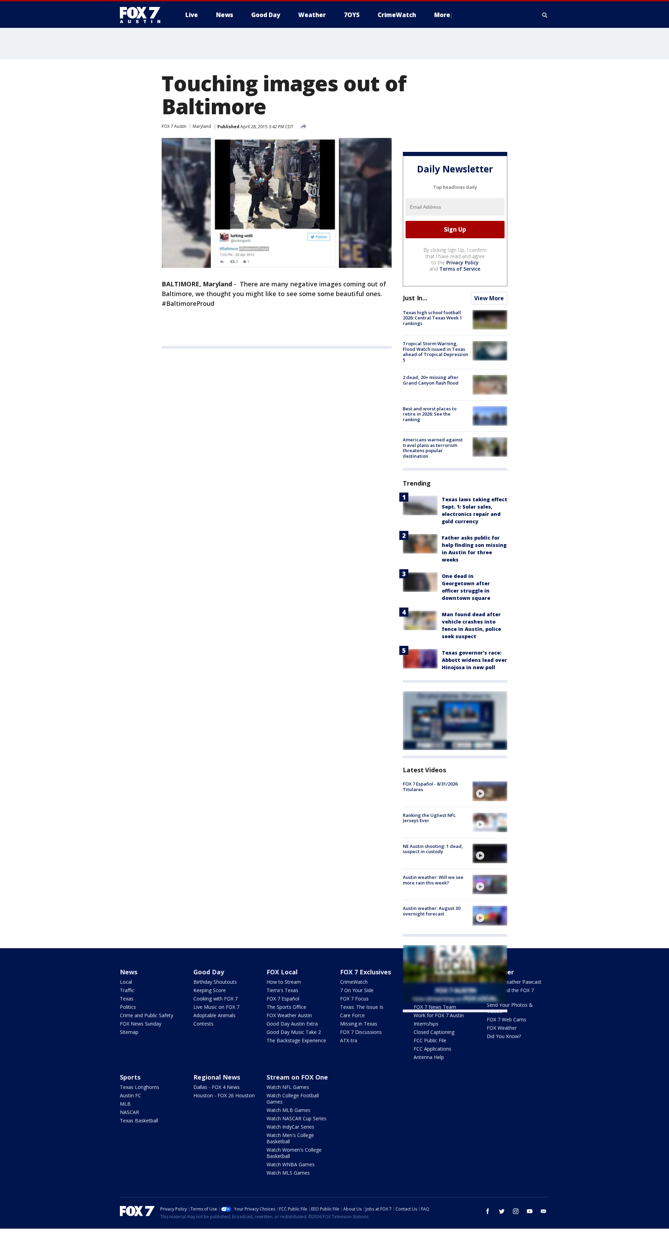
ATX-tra (348, 1040)
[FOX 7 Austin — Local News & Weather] (143, 15)
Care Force (352, 1015)
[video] (489, 791)
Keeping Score (209, 990)
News (128, 972)
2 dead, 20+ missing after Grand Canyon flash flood (431, 380)
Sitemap (129, 1032)
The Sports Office (286, 1007)
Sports (130, 1077)
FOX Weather (502, 1028)
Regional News (216, 1077)
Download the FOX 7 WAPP (510, 993)
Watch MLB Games (288, 1110)
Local (126, 982)
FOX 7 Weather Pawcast (514, 982)
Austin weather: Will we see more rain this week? (433, 880)
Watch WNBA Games (291, 1164)
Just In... (415, 298)
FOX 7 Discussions (361, 1032)
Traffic (127, 990)
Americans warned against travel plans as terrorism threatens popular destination (433, 447)
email (543, 1211)
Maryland (202, 126)
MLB (125, 1103)
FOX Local (282, 972)
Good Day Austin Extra (292, 1023)
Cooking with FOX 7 (215, 998)
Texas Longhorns (139, 1087)
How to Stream (284, 982)
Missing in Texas (358, 1023)
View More (489, 298)
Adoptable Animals (214, 1015)
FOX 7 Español (283, 998)
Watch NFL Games (288, 1087)
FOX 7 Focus (354, 998)
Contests (203, 1023)
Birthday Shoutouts (215, 982)
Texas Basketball (139, 1120)
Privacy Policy (462, 262)
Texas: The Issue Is (361, 1007)
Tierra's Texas (282, 990)
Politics (128, 1007)
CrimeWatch (354, 982)
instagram (515, 1211)
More (442, 15)
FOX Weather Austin (289, 1015)
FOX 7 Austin (174, 126)
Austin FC (130, 1095)
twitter (501, 1211)
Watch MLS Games (288, 1172)
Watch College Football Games (293, 1098)
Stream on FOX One (297, 1077)
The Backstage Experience (296, 1040)
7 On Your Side (357, 990)
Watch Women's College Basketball (294, 1152)
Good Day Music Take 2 (294, 1032)
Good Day (208, 972)
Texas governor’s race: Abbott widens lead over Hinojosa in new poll (474, 660)
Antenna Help (429, 1057)
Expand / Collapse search (545, 15)
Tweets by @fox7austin (433, 1021)
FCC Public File (430, 1040)
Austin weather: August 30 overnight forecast (431, 911)
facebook (487, 1211)
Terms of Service (459, 268)
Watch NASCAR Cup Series (296, 1118)
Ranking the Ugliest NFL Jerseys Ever (429, 818)
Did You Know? (504, 1036)
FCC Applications (432, 1048)
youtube (529, 1211)
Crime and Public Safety (146, 1015)
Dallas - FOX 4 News (216, 1087)
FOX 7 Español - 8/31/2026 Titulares (430, 787)
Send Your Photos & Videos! (510, 1008)
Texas (126, 998)
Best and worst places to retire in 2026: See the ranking (429, 414)
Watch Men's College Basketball (290, 1138)
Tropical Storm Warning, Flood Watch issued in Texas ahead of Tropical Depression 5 (435, 351)
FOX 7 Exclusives (365, 972)
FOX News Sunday (140, 1023)
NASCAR (129, 1112)
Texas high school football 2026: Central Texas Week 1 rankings (432, 317)
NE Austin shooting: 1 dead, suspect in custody (433, 849)
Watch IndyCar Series (290, 1126)
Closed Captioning (434, 1032)
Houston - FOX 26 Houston (224, 1095)
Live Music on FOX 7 (216, 1007)
